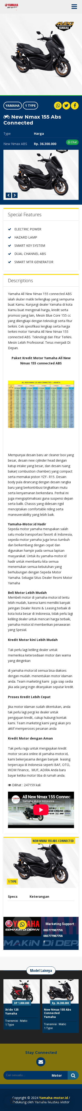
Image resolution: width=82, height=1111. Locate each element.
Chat (73, 142)
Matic (23, 1024)
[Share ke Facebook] (75, 105)
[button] (37, 1101)
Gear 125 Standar (56, 1009)
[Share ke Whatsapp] (58, 105)
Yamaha (13, 105)
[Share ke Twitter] (66, 105)
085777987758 (52, 930)
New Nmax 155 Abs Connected (18, 1011)
